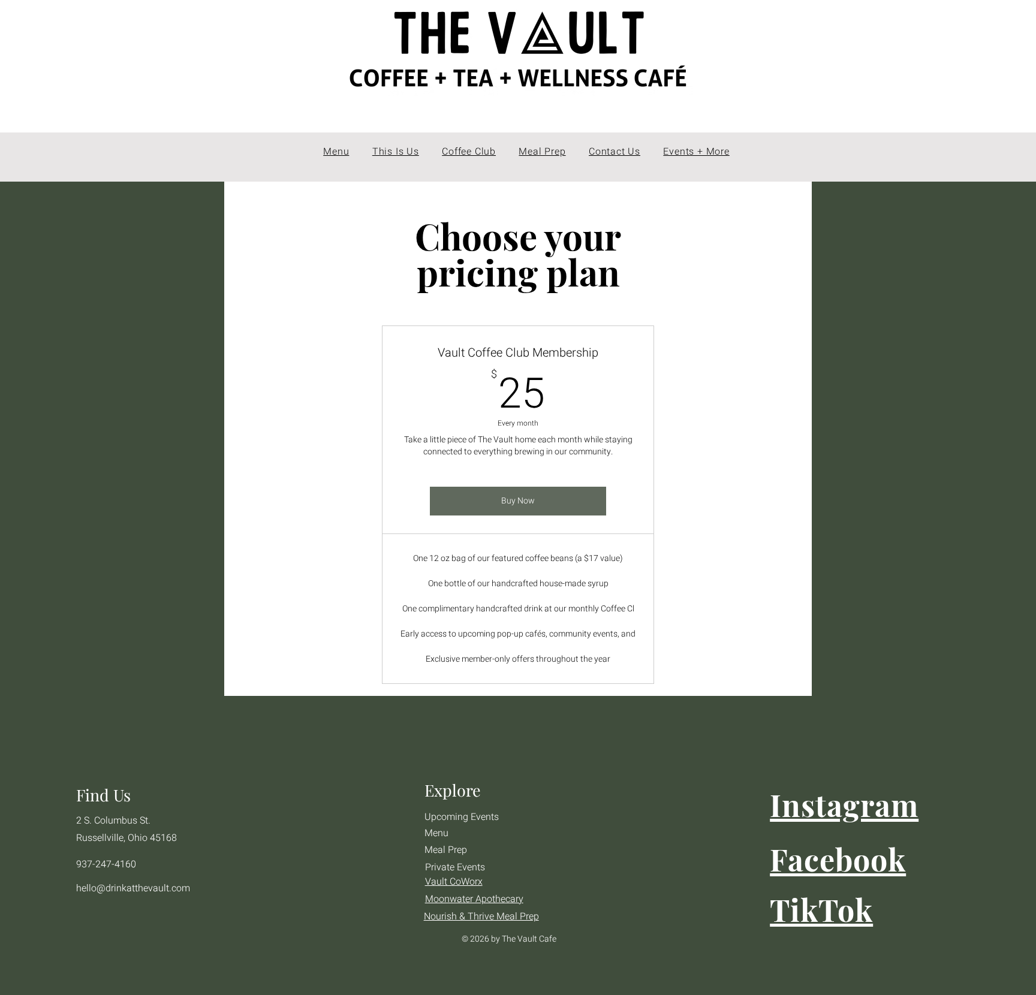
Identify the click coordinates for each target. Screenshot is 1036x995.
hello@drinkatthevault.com (133, 888)
